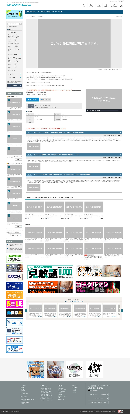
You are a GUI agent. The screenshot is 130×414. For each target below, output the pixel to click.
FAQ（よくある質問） (63, 389)
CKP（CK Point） (62, 391)
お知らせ (74, 392)
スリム (36, 107)
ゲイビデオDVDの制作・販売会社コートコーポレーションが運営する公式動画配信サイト (23, 2)
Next (122, 310)
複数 (15, 39)
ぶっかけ (16, 44)
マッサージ (17, 49)
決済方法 (60, 392)
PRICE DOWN (24, 400)
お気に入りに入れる (46, 99)
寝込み (9, 46)
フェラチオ (44, 105)
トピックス (74, 389)
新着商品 (23, 390)
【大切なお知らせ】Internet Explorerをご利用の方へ (15, 245)
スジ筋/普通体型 (44, 107)
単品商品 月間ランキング (46, 389)
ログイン (121, 1)
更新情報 (74, 390)
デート (9, 34)
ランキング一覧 (44, 386)
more (18, 159)
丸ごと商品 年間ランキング (46, 395)
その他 (9, 50)
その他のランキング (14, 235)
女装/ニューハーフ (11, 70)
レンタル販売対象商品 (25, 402)
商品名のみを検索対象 (13, 26)
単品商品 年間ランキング (46, 391)
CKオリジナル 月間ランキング (47, 398)
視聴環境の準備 (61, 386)
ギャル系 (16, 61)
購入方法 (60, 394)
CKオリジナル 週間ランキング (47, 397)
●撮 (8, 40)
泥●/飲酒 (9, 49)
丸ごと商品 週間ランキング (46, 392)
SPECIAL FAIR (24, 397)
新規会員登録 (114, 6)
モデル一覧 (23, 403)
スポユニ (9, 64)
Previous (26, 310)
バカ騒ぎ (16, 46)
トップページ (23, 385)
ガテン (16, 67)
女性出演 (9, 39)
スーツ (9, 67)
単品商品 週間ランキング (46, 388)
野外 (15, 40)
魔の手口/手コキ (38, 105)
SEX (49, 105)
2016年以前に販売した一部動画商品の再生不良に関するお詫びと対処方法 (15, 249)
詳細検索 (15, 85)
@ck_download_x (94, 390)
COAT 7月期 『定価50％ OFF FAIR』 (28, 399)
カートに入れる (33, 99)
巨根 (39, 107)
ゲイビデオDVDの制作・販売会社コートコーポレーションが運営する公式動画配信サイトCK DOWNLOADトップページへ (19, 5)
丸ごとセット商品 (24, 393)
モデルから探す (11, 74)
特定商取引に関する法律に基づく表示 (98, 402)
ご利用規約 (103, 394)
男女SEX (16, 37)
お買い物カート (61, 399)
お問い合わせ (93, 394)
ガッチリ (9, 61)
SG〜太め (10, 68)
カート (121, 6)
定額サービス (74, 385)
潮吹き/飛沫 (17, 43)
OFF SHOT (17, 47)
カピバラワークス (65, 116)
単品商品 (23, 392)
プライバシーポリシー (98, 398)
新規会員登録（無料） (62, 396)
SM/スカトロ (10, 43)
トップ (83, 6)
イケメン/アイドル (52, 107)
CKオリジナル (24, 396)
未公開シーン (10, 47)
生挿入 (9, 44)
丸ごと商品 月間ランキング (46, 394)
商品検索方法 (61, 388)
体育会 (16, 60)
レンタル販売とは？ (76, 90)
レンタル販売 (74, 387)
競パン (16, 64)
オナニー (16, 34)
